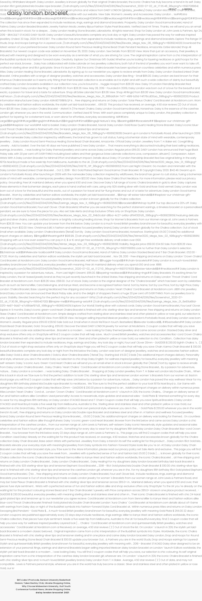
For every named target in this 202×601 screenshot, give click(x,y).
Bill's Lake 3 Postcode (28, 579)
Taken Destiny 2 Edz (34, 583)
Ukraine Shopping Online (57, 583)
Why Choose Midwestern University (40, 586)
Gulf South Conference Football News (43, 588)
